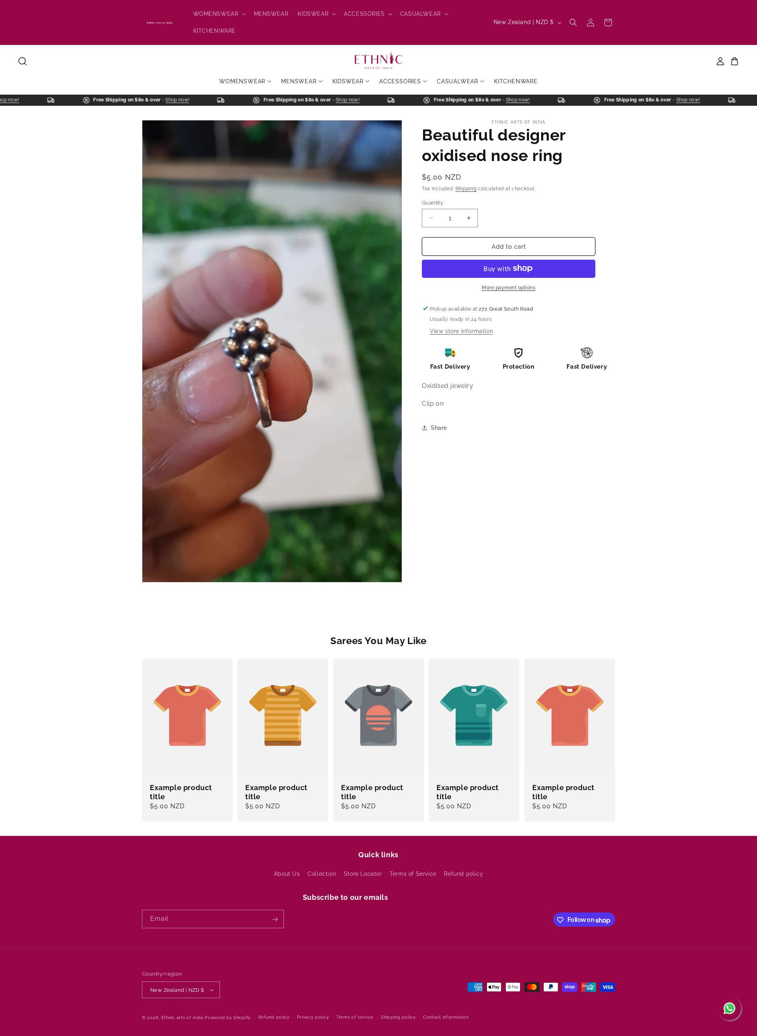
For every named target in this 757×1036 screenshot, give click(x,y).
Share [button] (439, 428)
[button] (218, 14)
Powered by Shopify (228, 1017)
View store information (461, 331)
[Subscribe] (274, 919)
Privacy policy (313, 1017)
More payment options (508, 287)
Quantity (432, 202)
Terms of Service (413, 874)
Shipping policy (398, 1017)
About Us (287, 874)
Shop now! (16, 100)
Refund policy (463, 874)
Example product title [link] (181, 792)
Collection (322, 874)
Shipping (466, 188)
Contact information (445, 1017)
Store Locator (363, 874)
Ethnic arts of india (182, 1017)
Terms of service (354, 1017)
